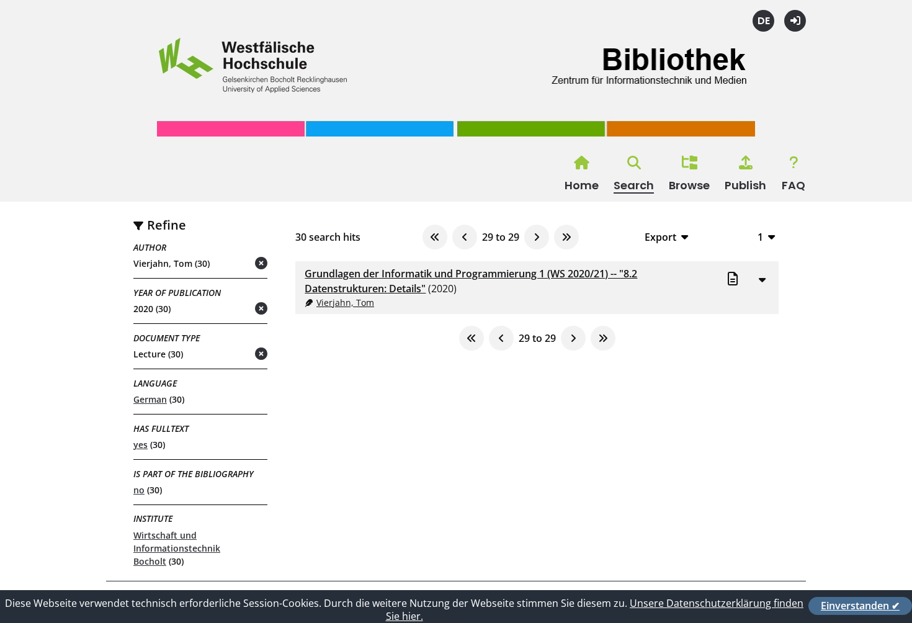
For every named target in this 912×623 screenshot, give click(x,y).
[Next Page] (536, 237)
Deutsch (763, 21)
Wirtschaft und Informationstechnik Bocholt (176, 548)
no (139, 490)
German (150, 399)
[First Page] (434, 237)
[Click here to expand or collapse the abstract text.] (761, 279)
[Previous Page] (464, 237)
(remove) (236, 264)
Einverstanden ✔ (860, 605)
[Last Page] (566, 237)
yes (140, 444)
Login (795, 21)
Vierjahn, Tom (345, 302)
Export (660, 236)
